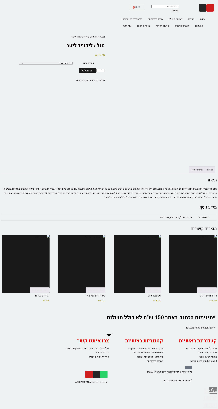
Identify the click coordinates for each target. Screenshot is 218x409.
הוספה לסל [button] (153, 290)
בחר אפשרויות (206, 290)
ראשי (202, 19)
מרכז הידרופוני (155, 19)
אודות (191, 19)
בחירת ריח (88, 63)
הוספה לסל (87, 70)
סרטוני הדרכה (162, 26)
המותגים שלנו (175, 19)
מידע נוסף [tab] (197, 170)
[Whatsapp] (104, 374)
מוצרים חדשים (182, 26)
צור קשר (127, 26)
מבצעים (199, 26)
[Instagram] (202, 8)
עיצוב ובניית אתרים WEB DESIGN (91, 382)
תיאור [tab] (210, 170)
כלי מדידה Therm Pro (132, 19)
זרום (78, 80)
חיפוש (175, 10)
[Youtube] (210, 8)
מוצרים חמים (143, 26)
